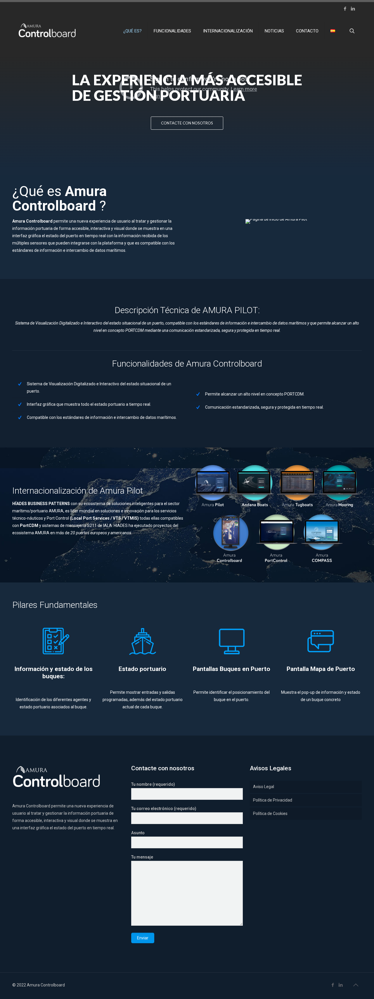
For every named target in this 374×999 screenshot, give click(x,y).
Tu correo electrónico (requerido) (163, 808)
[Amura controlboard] (47, 31)
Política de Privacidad (272, 800)
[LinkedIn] (353, 8)
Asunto (138, 832)
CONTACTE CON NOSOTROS (187, 123)
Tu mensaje (142, 857)
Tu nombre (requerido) (153, 784)
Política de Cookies (270, 813)
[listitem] (321, 696)
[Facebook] (345, 8)
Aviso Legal (263, 786)
